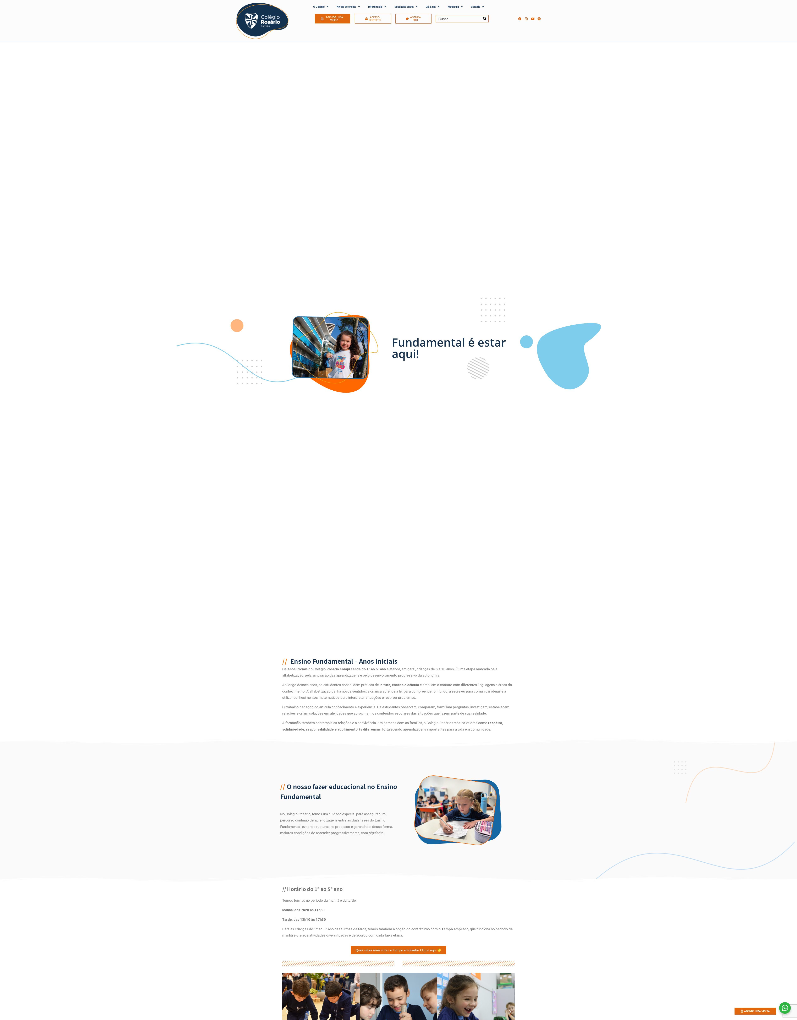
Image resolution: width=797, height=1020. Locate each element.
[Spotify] (539, 19)
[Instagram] (526, 19)
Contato (475, 6)
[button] (287, 1011)
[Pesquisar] (484, 18)
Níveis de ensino (346, 6)
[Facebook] (520, 19)
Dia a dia (431, 6)
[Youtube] (533, 19)
